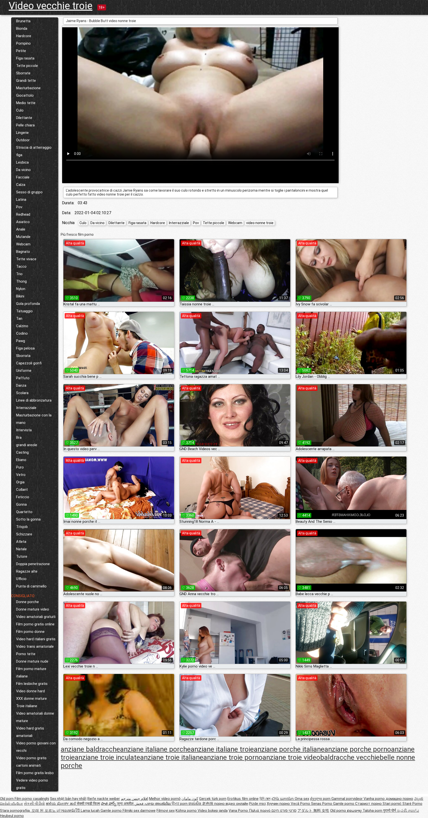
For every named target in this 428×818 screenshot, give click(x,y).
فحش (139, 803)
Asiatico (23, 222)
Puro (20, 467)
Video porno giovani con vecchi (36, 747)
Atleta (21, 541)
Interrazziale (26, 408)
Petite (21, 51)
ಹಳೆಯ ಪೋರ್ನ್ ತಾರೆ (61, 803)
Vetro (21, 474)
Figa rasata (25, 58)
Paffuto (22, 378)
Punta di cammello (31, 586)
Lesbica (22, 162)
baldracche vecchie (350, 757)
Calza (20, 184)
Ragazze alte (26, 571)
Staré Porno (412, 803)
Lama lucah (91, 810)
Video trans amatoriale (35, 646)
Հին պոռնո (283, 798)
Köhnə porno (187, 810)
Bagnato (23, 251)
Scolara (22, 393)
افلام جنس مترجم (134, 798)
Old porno (338, 810)
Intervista (24, 430)
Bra (19, 437)
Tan (19, 318)
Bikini (20, 296)
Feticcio (22, 497)
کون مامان (190, 798)
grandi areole (26, 445)
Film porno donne (30, 631)
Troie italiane (26, 706)
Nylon (20, 289)
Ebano (21, 460)
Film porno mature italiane (31, 672)
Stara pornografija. (15, 810)
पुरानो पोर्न (390, 810)
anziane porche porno (357, 749)
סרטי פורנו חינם (283, 810)
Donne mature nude (32, 661)
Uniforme (23, 370)
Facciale (22, 177)
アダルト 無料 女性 (313, 810)
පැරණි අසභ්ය (408, 810)
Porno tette (25, 654)
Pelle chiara (25, 125)
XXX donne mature (31, 698)
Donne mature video (32, 609)
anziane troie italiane (171, 757)
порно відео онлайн (231, 803)
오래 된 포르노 (44, 810)
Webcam (23, 244)
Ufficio (21, 579)
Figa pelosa (25, 348)
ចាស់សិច (195, 803)
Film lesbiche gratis (32, 683)
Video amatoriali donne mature (35, 717)
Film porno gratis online (35, 624)
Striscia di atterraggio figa (34, 151)
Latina (21, 199)
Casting (22, 452)
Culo (20, 110)
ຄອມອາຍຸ (355, 810)
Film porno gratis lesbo (35, 773)
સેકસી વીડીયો (34, 803)
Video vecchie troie (50, 6)
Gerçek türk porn (212, 798)
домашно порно (399, 798)
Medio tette (25, 103)
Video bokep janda (213, 810)
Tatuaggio (24, 311)
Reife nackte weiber (103, 798)
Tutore (21, 556)
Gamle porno (344, 803)
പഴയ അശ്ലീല (158, 803)
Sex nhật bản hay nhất (68, 798)
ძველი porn (320, 798)
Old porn (7, 798)
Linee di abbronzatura (34, 400)
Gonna (21, 504)
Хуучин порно (279, 803)
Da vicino (23, 170)
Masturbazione (28, 88)
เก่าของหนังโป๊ (69, 810)
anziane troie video (291, 757)
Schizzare (24, 534)
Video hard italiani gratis (35, 639)
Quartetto (24, 512)
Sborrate (23, 73)
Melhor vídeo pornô (165, 798)
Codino (22, 333)
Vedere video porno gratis (32, 784)
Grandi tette (26, 80)
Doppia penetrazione (33, 564)
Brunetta (23, 21)
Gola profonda (28, 303)
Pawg (20, 341)
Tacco (21, 266)
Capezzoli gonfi (29, 363)
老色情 (208, 803)
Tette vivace (26, 259)
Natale (21, 549)
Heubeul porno (12, 816)
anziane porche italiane (289, 749)
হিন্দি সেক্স (265, 798)
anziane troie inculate (107, 757)
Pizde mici (257, 803)
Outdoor (23, 140)
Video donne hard (30, 691)
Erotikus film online (243, 798)
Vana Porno (239, 810)
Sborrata (23, 355)
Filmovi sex (166, 810)
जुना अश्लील (125, 803)
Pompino (23, 43)
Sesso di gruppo (29, 192)
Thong (21, 281)
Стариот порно (369, 803)
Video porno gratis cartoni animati (31, 762)
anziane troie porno (233, 757)
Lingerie (22, 132)
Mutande (23, 236)
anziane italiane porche (155, 749)
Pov (19, 207)
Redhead (23, 214)
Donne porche (27, 602)
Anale (20, 229)
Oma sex (302, 798)
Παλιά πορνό (260, 810)
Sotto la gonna (28, 519)
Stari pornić (392, 803)
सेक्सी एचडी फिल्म (88, 803)
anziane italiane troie (222, 749)
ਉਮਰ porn (180, 803)
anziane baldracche (90, 749)
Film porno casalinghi (32, 798)
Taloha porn (373, 810)
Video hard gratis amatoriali (30, 732)
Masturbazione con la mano (34, 419)
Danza (21, 385)
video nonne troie (259, 223)
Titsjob (22, 527)
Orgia (20, 482)
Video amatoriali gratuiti (35, 616)
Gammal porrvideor (347, 798)
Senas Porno (322, 803)
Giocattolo (25, 95)
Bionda (21, 28)
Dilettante (24, 118)
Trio (19, 274)
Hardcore (23, 36)
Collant (22, 489)
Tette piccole (27, 65)
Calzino (22, 326)
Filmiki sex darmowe (139, 810)
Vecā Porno (301, 803)
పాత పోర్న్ (109, 803)
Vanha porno (375, 798)
